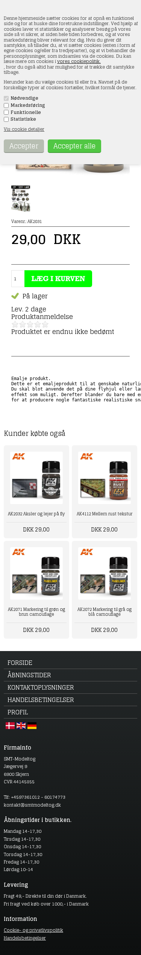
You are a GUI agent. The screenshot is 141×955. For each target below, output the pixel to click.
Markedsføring (28, 105)
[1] (15, 324)
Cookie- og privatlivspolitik (33, 930)
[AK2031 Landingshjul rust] (70, 183)
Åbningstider (29, 675)
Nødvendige (24, 98)
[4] (37, 324)
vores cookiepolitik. (79, 61)
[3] (30, 324)
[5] (45, 324)
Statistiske (23, 119)
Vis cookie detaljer (24, 129)
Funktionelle (26, 112)
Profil (18, 712)
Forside (20, 662)
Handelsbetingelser (41, 700)
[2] (22, 324)
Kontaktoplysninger (41, 687)
